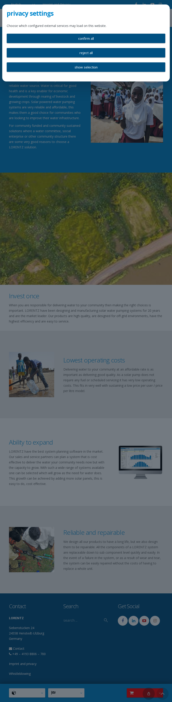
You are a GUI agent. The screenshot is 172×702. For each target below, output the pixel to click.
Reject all (86, 52)
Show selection (86, 67)
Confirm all (86, 38)
